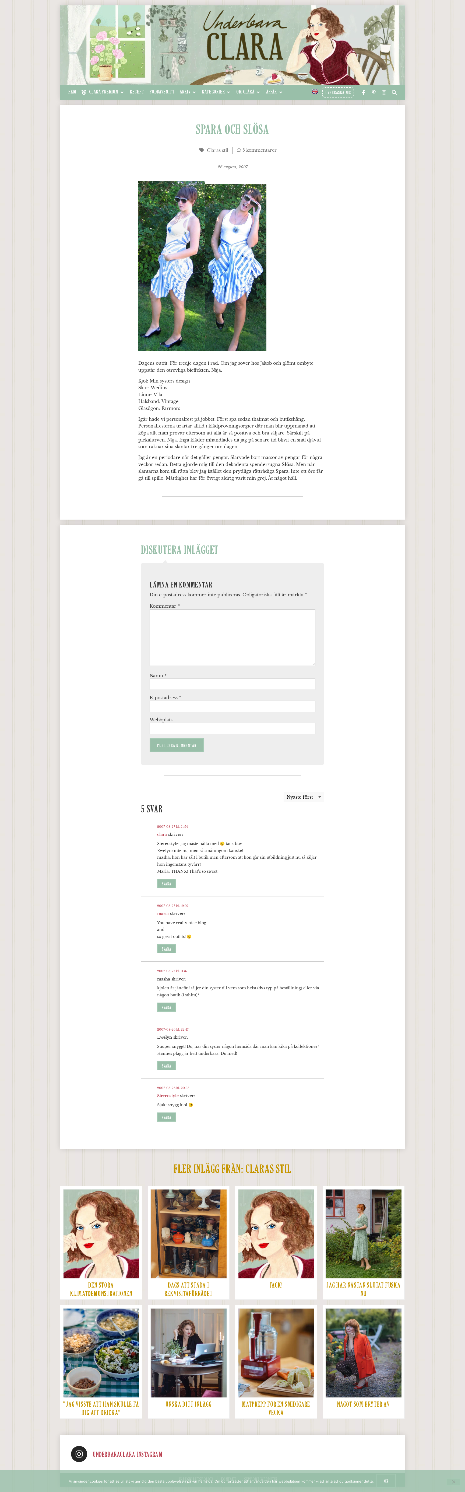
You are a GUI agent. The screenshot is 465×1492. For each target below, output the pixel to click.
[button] (103, 92)
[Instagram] (79, 1454)
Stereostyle (168, 1095)
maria (163, 913)
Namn (158, 675)
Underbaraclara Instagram (127, 1455)
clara (162, 834)
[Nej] (453, 1482)
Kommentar (165, 606)
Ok (386, 1481)
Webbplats (161, 720)
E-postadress (165, 697)
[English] (315, 91)
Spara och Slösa (232, 130)
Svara (166, 884)
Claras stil (217, 150)
